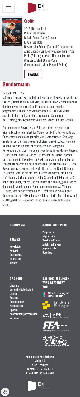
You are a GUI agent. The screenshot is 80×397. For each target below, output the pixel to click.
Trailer (33, 74)
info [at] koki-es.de (44, 372)
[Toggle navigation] (8, 8)
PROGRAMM (17, 224)
